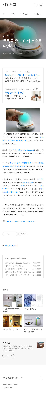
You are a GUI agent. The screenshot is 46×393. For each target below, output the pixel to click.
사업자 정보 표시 (11, 245)
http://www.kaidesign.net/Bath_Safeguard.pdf (21, 221)
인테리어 (8, 258)
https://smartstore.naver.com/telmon (19, 89)
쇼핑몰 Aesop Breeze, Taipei (16, 263)
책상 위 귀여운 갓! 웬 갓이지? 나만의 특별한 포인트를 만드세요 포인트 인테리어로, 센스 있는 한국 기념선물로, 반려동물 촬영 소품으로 (15, 97)
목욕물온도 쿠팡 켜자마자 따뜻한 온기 (23, 75)
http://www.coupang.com (15, 71)
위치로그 (37, 14)
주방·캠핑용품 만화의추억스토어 (13, 378)
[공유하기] (11, 234)
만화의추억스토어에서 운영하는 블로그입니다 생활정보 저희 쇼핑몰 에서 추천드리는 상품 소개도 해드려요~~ (17, 348)
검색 (36, 5)
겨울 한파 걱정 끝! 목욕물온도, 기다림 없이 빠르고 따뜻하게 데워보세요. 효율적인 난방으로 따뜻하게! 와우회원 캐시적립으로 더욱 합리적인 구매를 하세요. (22, 79)
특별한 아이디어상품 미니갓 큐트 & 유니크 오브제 (15, 92)
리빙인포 (9, 5)
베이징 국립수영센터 (13, 266)
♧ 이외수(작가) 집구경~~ (15, 269)
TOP (41, 378)
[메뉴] (41, 5)
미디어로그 (24, 14)
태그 (12, 14)
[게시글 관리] (14, 234)
